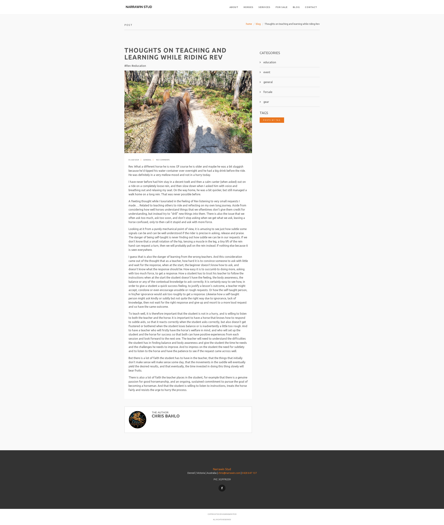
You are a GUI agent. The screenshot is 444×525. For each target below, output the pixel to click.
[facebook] (222, 488)
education (269, 62)
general (147, 160)
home (249, 24)
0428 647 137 (249, 473)
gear (266, 101)
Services (264, 7)
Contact (311, 7)
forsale (267, 91)
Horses (248, 7)
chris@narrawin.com (229, 473)
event (266, 72)
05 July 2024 (134, 160)
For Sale (282, 7)
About (233, 7)
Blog (296, 7)
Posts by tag (272, 120)
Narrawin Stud (222, 469)
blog (258, 24)
